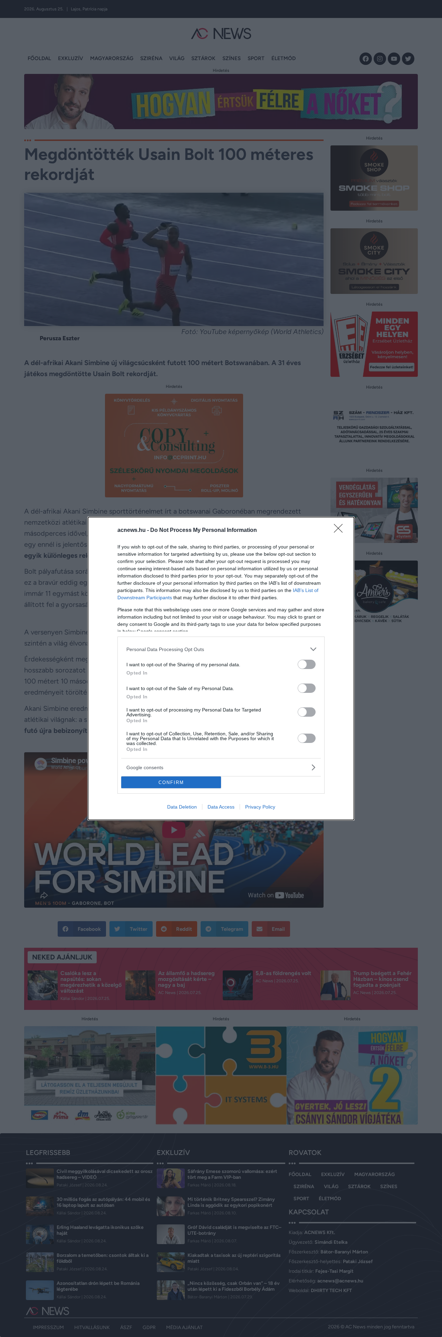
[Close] (340, 530)
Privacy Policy (260, 807)
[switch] (307, 664)
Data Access (221, 807)
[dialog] (221, 668)
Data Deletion (182, 807)
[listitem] (221, 649)
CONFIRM (171, 782)
